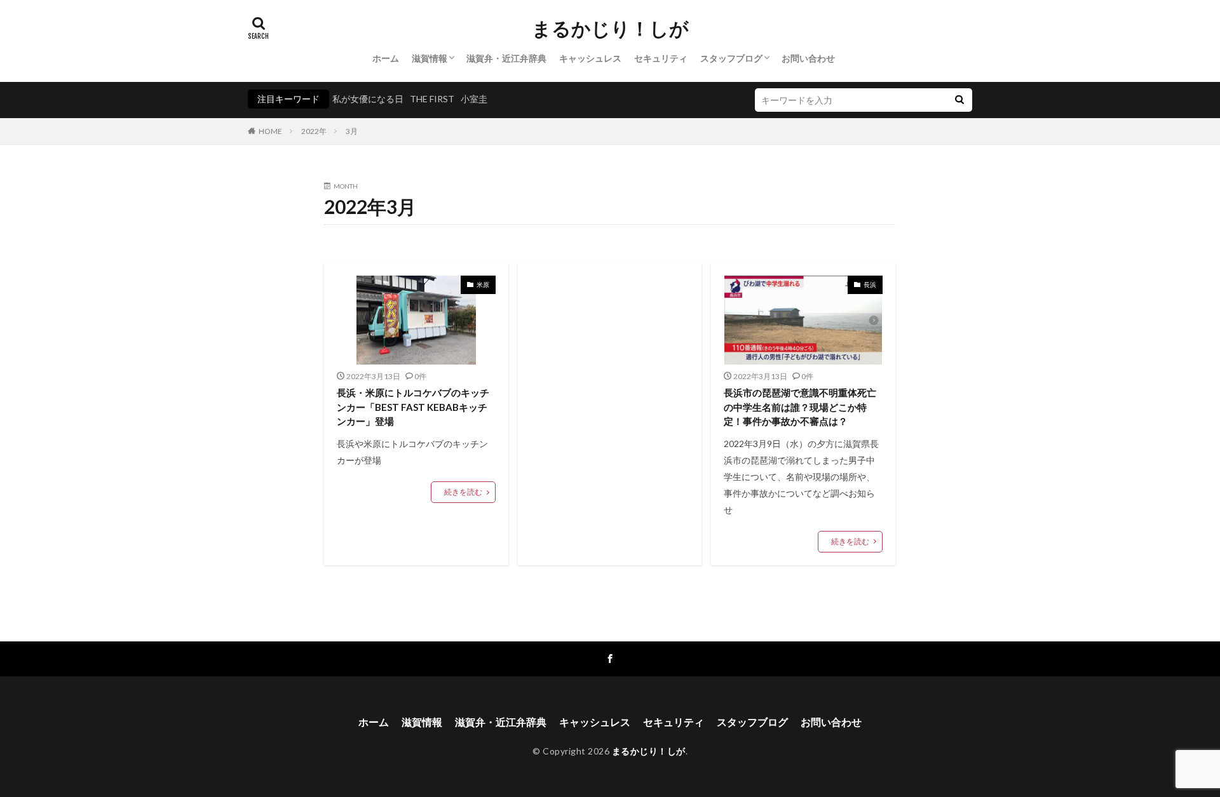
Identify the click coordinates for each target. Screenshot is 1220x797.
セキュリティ (661, 58)
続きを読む (463, 492)
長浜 (870, 284)
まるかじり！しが (610, 28)
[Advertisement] (610, 381)
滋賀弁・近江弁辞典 (506, 58)
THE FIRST (432, 98)
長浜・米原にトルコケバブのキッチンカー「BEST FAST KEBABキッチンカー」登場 (413, 407)
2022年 (314, 131)
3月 (352, 131)
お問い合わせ (808, 58)
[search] (959, 100)
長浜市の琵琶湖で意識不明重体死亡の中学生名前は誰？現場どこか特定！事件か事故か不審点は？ (800, 407)
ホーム (385, 58)
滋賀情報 (429, 58)
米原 (483, 284)
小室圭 (474, 98)
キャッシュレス (590, 58)
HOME (270, 131)
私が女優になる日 (367, 98)
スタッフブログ (731, 58)
